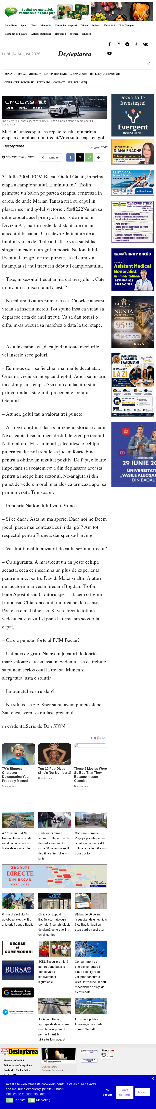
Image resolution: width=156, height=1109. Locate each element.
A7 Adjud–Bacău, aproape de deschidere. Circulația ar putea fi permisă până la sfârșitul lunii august (53, 1029)
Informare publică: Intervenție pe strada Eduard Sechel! (88, 1024)
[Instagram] (118, 44)
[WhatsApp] (89, 157)
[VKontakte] (145, 44)
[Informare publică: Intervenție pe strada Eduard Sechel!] (91, 1006)
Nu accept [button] (107, 1092)
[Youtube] (109, 53)
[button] (149, 63)
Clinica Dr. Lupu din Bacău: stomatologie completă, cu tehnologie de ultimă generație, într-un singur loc (54, 925)
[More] (98, 157)
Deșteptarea (13, 146)
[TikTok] (136, 44)
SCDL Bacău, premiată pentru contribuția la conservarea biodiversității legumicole (53, 972)
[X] (80, 157)
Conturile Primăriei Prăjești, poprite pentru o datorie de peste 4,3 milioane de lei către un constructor (90, 843)
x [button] (152, 1078)
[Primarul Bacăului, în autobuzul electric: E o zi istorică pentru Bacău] (18, 901)
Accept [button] (142, 1092)
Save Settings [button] (125, 1092)
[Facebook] (109, 44)
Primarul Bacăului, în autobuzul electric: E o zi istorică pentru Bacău (18, 919)
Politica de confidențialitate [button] (25, 1094)
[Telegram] (127, 44)
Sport (5, 121)
